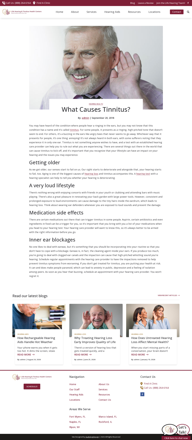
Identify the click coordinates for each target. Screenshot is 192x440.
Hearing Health (96, 104)
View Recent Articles (167, 295)
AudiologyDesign (92, 437)
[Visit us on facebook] (188, 3)
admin (85, 117)
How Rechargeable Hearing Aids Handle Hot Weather (36, 340)
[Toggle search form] (188, 12)
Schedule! (32, 386)
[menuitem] (132, 3)
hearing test (143, 173)
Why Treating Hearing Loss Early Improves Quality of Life (95, 340)
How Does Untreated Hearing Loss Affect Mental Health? (151, 340)
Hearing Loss (80, 334)
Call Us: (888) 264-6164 (18, 2)
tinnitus (74, 129)
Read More (24, 354)
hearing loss (91, 173)
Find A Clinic (43, 2)
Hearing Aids (23, 334)
